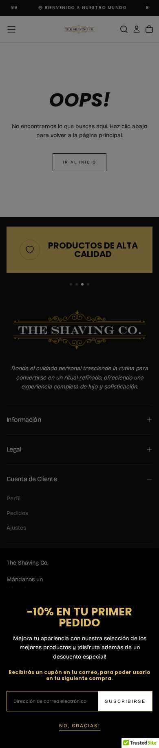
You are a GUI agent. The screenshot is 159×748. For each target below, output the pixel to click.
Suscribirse (125, 701)
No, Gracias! (79, 725)
